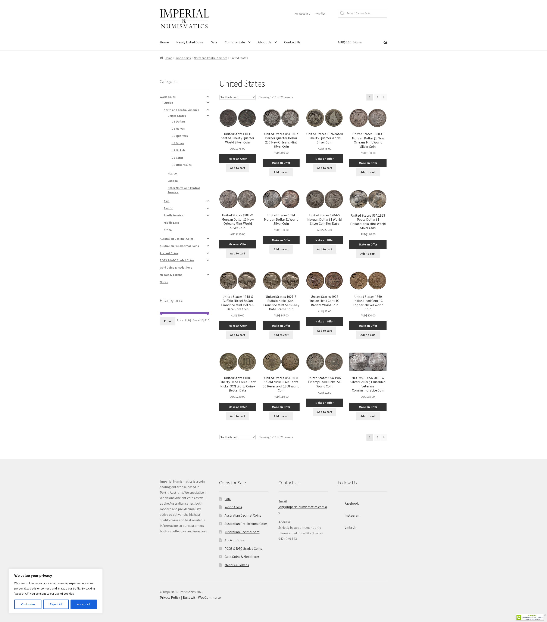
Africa (168, 230)
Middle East (171, 223)
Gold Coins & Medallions (176, 267)
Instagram (352, 515)
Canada (173, 181)
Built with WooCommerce (202, 597)
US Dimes (178, 143)
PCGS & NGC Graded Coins (177, 260)
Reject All (56, 604)
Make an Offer (238, 159)
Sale (214, 42)
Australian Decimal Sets (242, 532)
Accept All (83, 604)
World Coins (183, 58)
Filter (167, 321)
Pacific (168, 208)
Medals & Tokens (171, 275)
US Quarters (180, 136)
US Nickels (178, 150)
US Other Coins (182, 165)
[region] (56, 591)
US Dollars (178, 121)
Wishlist (320, 13)
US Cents (178, 158)
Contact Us (292, 42)
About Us (264, 42)
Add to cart (237, 168)
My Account (302, 13)
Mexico (172, 173)
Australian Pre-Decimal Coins (179, 246)
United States (177, 116)
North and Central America (210, 58)
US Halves (178, 128)
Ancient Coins (169, 253)
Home (164, 42)
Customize (28, 604)
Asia (166, 201)
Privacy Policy (170, 597)
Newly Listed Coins (190, 42)
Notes (164, 282)
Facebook (352, 503)
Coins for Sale (235, 42)
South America (173, 215)
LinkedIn (351, 527)
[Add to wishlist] (224, 113)
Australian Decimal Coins (177, 239)
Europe (168, 103)
